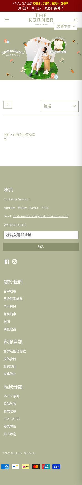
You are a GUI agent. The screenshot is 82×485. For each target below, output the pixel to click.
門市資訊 (9, 306)
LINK (23, 225)
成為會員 (9, 359)
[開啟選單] (7, 19)
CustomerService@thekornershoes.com (40, 216)
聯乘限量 (9, 411)
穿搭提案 (9, 314)
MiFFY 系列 (11, 396)
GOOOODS (11, 419)
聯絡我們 (9, 366)
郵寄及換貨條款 (14, 351)
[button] (75, 19)
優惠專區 (9, 426)
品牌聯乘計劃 (13, 299)
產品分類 (9, 404)
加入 (41, 247)
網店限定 (9, 434)
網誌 (6, 321)
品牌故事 (9, 291)
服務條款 (9, 374)
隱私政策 (9, 329)
